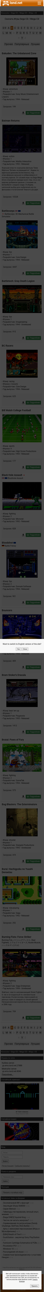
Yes (18, 649)
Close (25, 649)
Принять (35, 1286)
